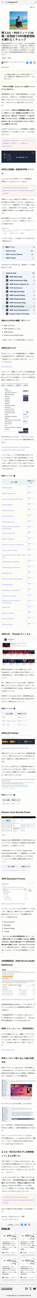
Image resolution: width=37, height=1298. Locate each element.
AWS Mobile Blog (7, 584)
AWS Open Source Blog (9, 596)
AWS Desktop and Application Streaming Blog (11, 527)
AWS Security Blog (28, 437)
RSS (10, 58)
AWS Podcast (6, 804)
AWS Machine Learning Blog (10, 562)
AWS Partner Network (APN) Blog (12, 499)
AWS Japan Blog (7, 624)
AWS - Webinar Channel (9, 721)
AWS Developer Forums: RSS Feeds (13, 904)
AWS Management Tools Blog (11, 567)
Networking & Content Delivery (11, 590)
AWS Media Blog (7, 573)
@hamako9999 (8, 1219)
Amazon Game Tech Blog (9, 550)
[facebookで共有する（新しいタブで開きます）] (31, 63)
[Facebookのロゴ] (26, 1288)
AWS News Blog (6, 367)
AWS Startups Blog (7, 619)
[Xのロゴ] (30, 1288)
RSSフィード (22, 717)
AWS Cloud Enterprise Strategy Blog (13, 545)
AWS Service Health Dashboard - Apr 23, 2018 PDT (17, 999)
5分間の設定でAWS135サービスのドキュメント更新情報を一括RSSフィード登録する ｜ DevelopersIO (18, 143)
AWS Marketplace (7, 505)
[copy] (33, 153)
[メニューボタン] (2, 2)
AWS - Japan (6, 724)
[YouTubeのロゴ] (34, 1288)
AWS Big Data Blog (8, 510)
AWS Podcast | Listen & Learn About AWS (14, 748)
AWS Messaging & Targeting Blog (12, 579)
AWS (4, 58)
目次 (31, 7)
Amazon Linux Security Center (11, 870)
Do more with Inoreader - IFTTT (17, 1135)
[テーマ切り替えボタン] (35, 2)
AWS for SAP (6, 607)
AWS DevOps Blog (7, 539)
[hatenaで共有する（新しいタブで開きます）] (27, 63)
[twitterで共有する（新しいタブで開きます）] (34, 63)
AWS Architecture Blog (9, 493)
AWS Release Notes (8, 1050)
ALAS (3, 835)
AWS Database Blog (8, 522)
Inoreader (17, 218)
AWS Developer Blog (8, 533)
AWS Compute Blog (8, 516)
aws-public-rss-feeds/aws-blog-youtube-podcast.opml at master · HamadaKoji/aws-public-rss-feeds (18, 190)
